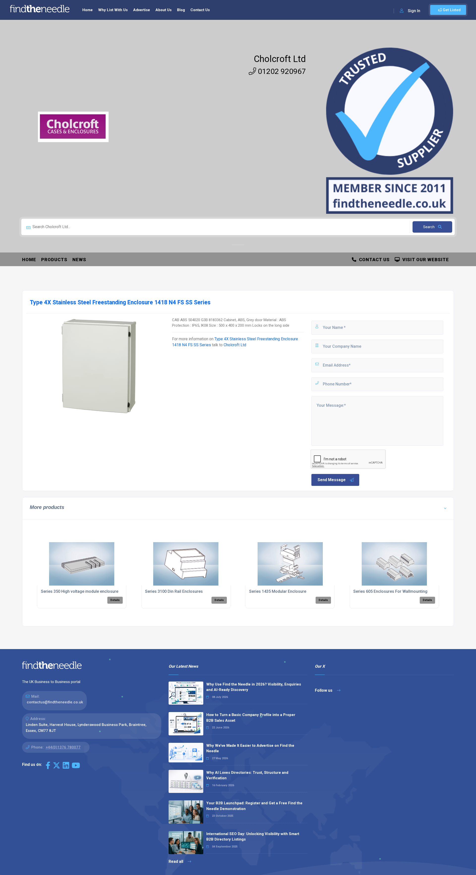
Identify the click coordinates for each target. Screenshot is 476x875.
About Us (163, 10)
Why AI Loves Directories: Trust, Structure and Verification (247, 775)
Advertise (141, 10)
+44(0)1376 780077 (63, 747)
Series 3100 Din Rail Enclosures (174, 591)
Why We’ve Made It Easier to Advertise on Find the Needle (250, 748)
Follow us (324, 690)
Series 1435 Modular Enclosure (277, 591)
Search (429, 227)
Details (115, 600)
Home (87, 10)
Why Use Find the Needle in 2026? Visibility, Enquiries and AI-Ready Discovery (253, 687)
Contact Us (200, 10)
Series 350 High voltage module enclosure (79, 591)
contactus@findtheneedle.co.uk (55, 702)
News (79, 259)
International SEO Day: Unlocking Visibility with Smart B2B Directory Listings (252, 837)
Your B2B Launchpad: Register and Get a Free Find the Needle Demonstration (254, 806)
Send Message (332, 479)
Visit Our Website (424, 259)
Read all (176, 861)
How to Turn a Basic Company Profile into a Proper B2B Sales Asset (250, 718)
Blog (181, 10)
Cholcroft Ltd (280, 59)
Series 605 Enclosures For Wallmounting (390, 591)
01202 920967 (281, 71)
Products (54, 259)
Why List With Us (113, 10)
